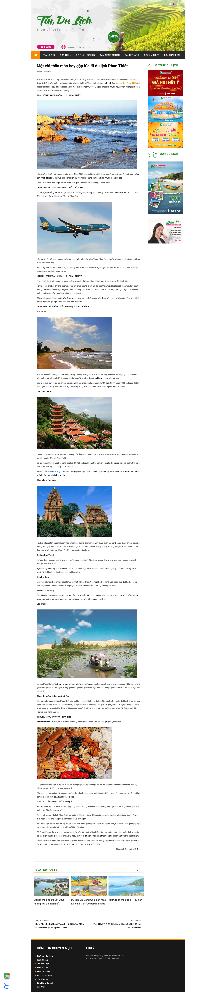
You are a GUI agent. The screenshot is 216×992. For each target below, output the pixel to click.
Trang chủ (49, 55)
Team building (43, 971)
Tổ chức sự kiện (44, 975)
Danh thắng (132, 55)
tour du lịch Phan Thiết (126, 83)
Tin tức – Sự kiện (85, 55)
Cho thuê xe (42, 979)
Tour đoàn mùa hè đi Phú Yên (125, 899)
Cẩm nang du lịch (110, 55)
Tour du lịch (42, 967)
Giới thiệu (65, 55)
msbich (39, 71)
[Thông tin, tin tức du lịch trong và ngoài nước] (35, 55)
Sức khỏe (41, 987)
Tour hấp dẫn (172, 55)
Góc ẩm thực (151, 55)
